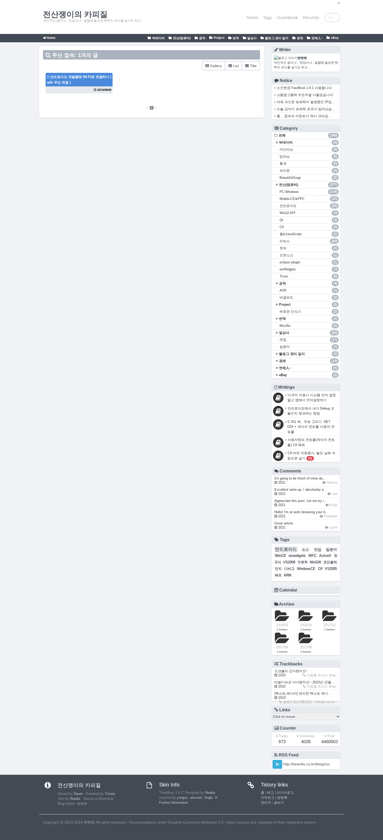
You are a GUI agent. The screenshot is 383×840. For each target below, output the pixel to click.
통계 (308, 163)
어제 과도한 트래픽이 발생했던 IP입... (305, 102)
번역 (236, 38)
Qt (308, 220)
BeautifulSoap (308, 178)
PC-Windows (308, 192)
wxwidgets (297, 555)
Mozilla (308, 326)
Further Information (173, 802)
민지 (278, 569)
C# (308, 227)
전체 (308, 135)
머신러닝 (308, 149)
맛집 (308, 340)
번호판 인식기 (308, 311)
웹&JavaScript (308, 234)
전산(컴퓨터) (182, 38)
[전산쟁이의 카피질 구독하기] (277, 764)
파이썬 (308, 171)
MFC (312, 555)
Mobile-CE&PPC (308, 199)
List (235, 66)
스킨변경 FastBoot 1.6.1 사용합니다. (304, 88)
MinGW (315, 562)
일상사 (252, 38)
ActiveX (325, 556)
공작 (202, 38)
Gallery (215, 66)
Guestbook (287, 17)
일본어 (308, 347)
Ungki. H (210, 798)
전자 (308, 248)
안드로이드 (308, 206)
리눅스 (308, 241)
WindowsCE (306, 569)
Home (252, 17)
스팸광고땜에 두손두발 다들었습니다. (305, 95)
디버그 (289, 569)
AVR (308, 290)
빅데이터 (158, 38)
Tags (267, 17)
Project (219, 38)
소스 (305, 549)
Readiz (75, 799)
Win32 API (308, 213)
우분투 (303, 562)
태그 (270, 793)
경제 (300, 38)
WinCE (280, 555)
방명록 (282, 798)
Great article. (284, 525)
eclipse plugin (308, 262)
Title (253, 66)
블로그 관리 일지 (276, 38)
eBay (335, 38)
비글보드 (308, 297)
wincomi (196, 798)
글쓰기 (279, 802)
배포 (278, 575)
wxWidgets (308, 269)
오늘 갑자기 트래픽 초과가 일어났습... (305, 109)
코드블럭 (330, 562)
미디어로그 (285, 793)
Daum (78, 794)
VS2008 (289, 562)
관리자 (266, 802)
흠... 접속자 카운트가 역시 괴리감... (303, 116)
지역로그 (267, 798)
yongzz (182, 798)
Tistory (110, 794)
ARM (287, 575)
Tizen (308, 276)
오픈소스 (308, 255)
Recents (311, 17)
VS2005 (331, 569)
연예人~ (317, 38)
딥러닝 (308, 156)
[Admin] (337, 3)
